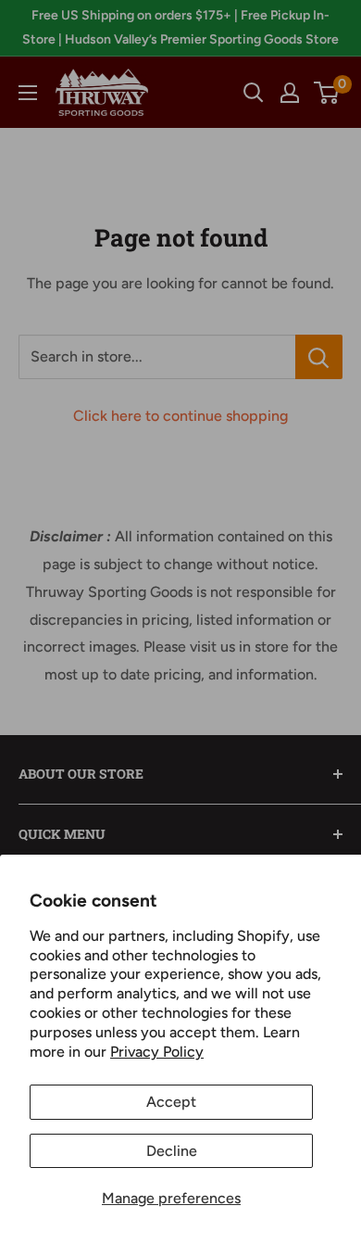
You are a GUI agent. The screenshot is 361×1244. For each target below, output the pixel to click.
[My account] (289, 93)
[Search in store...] (318, 357)
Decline (171, 1151)
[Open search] (253, 93)
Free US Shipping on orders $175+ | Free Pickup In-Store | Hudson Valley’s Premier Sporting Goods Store (180, 27)
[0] (327, 93)
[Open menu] (28, 92)
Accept (171, 1102)
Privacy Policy (157, 1051)
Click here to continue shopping (180, 416)
